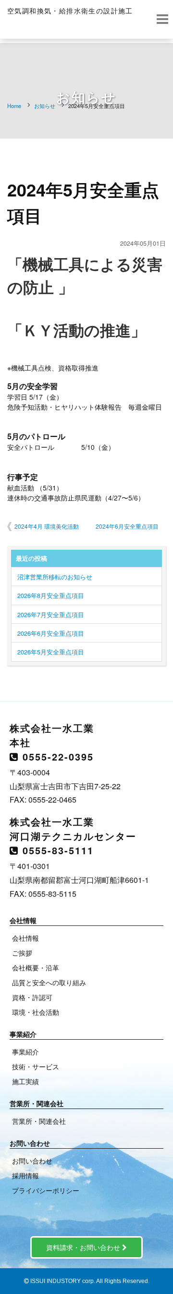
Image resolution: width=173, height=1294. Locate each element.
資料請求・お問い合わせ (84, 1247)
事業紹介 (25, 1051)
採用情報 (25, 1175)
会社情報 (25, 938)
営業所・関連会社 (39, 1121)
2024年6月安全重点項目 (127, 526)
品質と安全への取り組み (49, 982)
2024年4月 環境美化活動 (46, 526)
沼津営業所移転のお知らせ (54, 577)
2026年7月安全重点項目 (50, 614)
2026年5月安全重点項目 (50, 652)
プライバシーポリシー (45, 1190)
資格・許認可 (32, 997)
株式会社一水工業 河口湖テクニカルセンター (73, 829)
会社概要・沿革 (35, 967)
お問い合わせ (32, 1160)
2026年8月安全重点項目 (50, 595)
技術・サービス (35, 1066)
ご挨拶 (22, 952)
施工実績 (25, 1081)
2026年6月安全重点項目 (50, 633)
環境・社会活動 (35, 1012)
